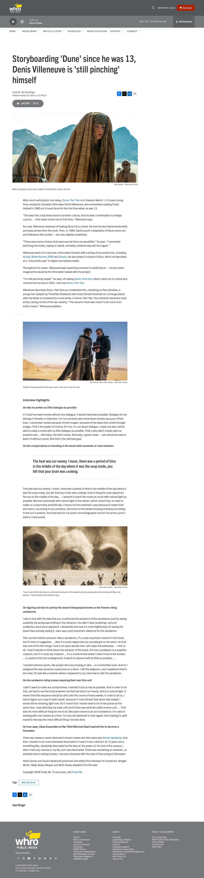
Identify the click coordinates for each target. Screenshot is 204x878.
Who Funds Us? (119, 856)
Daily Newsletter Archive (84, 854)
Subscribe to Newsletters (84, 851)
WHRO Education (97, 31)
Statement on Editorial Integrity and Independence (128, 852)
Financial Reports (120, 842)
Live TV (76, 837)
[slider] (26, 21)
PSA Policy (157, 847)
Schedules (78, 847)
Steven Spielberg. (112, 737)
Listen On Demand (81, 844)
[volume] (22, 21)
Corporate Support (121, 847)
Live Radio (77, 842)
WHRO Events (79, 849)
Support (115, 31)
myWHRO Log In (80, 859)
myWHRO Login (166, 7)
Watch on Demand (81, 839)
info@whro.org (33, 870)
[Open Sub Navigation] (18, 31)
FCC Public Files (159, 837)
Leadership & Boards (122, 839)
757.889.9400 (21, 870)
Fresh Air (77, 772)
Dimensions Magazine (83, 856)
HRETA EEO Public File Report (165, 839)
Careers (116, 844)
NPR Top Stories (29, 782)
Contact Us (118, 859)
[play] (13, 22)
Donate (187, 7)
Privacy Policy (158, 842)
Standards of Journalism (123, 849)
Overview (117, 837)
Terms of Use (158, 844)
